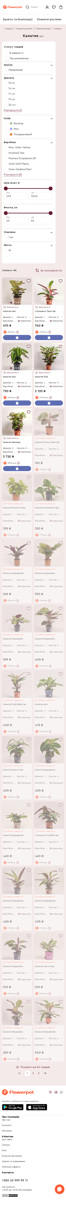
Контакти (7, 1125)
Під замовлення (18, 58)
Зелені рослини (43, 29)
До (32, 193)
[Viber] (50, 1092)
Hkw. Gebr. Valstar (19, 147)
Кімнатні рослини (49, 19)
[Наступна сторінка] (45, 1073)
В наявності (16, 53)
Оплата (6, 1145)
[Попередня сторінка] (20, 1073)
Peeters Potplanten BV (22, 158)
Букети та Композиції (18, 19)
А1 (9, 250)
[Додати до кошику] (17, 337)
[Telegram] (56, 1092)
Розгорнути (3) (13, 110)
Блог (4, 1150)
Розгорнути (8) (13, 174)
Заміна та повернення (13, 1161)
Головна (8, 29)
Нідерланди (15, 70)
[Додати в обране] (29, 281)
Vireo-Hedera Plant (20, 169)
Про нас (6, 1120)
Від (8, 193)
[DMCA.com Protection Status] (10, 1195)
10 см (11, 83)
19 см (11, 99)
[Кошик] (61, 7)
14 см (11, 88)
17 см (11, 94)
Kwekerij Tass (16, 153)
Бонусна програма (12, 1156)
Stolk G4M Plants (18, 164)
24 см (11, 104)
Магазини (7, 1131)
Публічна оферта (11, 1167)
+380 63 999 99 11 (15, 1180)
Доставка (7, 1139)
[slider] (6, 188)
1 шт (10, 237)
